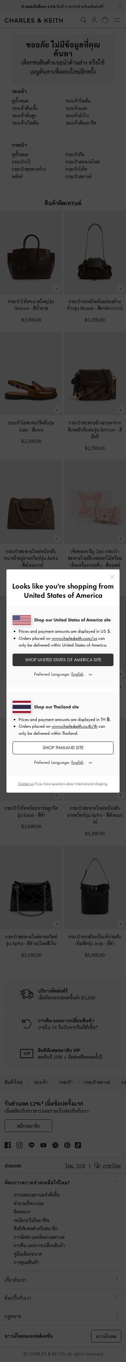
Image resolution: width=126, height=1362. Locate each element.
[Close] (112, 576)
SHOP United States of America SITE (63, 659)
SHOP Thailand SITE (63, 747)
